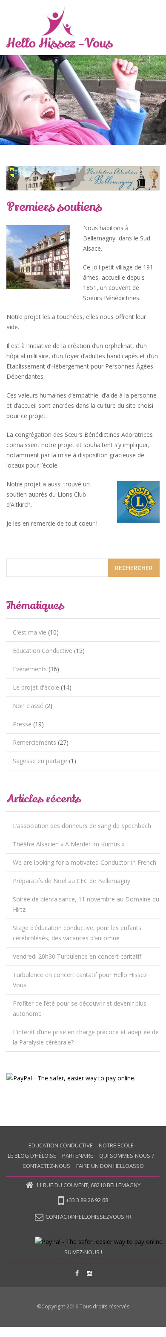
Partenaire (77, 1155)
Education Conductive (42, 651)
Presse (22, 724)
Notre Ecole (116, 1145)
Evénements (30, 669)
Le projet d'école (36, 687)
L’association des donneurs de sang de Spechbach (82, 826)
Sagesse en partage (40, 761)
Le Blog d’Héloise (32, 1155)
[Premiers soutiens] (83, 178)
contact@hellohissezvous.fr (89, 1216)
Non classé (28, 706)
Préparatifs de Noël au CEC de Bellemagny (71, 881)
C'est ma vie (29, 632)
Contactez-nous (46, 1166)
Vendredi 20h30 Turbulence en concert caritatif (77, 956)
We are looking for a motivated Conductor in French (84, 862)
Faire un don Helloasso (110, 1166)
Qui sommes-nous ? (126, 1155)
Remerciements (34, 742)
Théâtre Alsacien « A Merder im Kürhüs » (69, 844)
